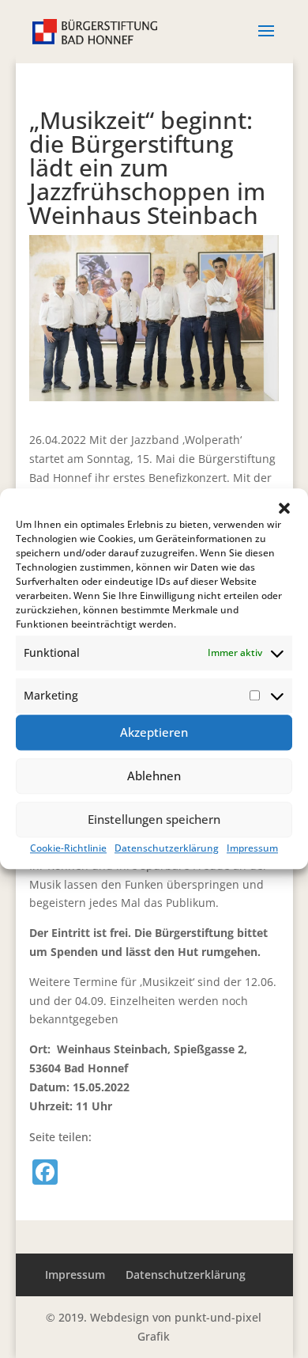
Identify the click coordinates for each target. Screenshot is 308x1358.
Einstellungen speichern (154, 819)
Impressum (252, 848)
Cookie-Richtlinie (68, 848)
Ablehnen (154, 775)
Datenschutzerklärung (167, 848)
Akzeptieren (154, 732)
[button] (284, 508)
